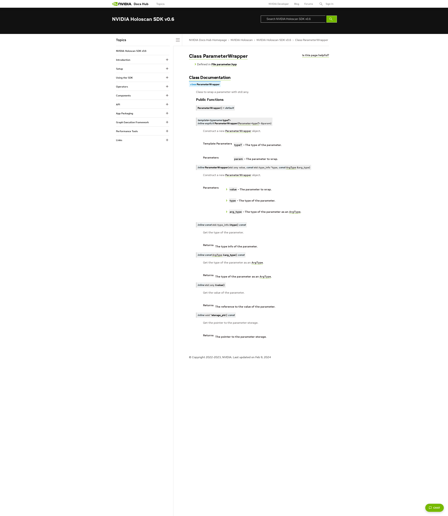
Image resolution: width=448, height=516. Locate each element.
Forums (308, 3)
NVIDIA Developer (279, 3)
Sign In (329, 3)
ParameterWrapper (238, 131)
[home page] (122, 4)
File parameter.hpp (224, 64)
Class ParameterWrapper (311, 40)
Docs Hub (141, 4)
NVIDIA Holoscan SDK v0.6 (274, 40)
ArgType (294, 211)
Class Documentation (210, 77)
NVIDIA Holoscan (242, 40)
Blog (296, 3)
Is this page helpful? (315, 55)
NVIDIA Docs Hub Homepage (208, 40)
